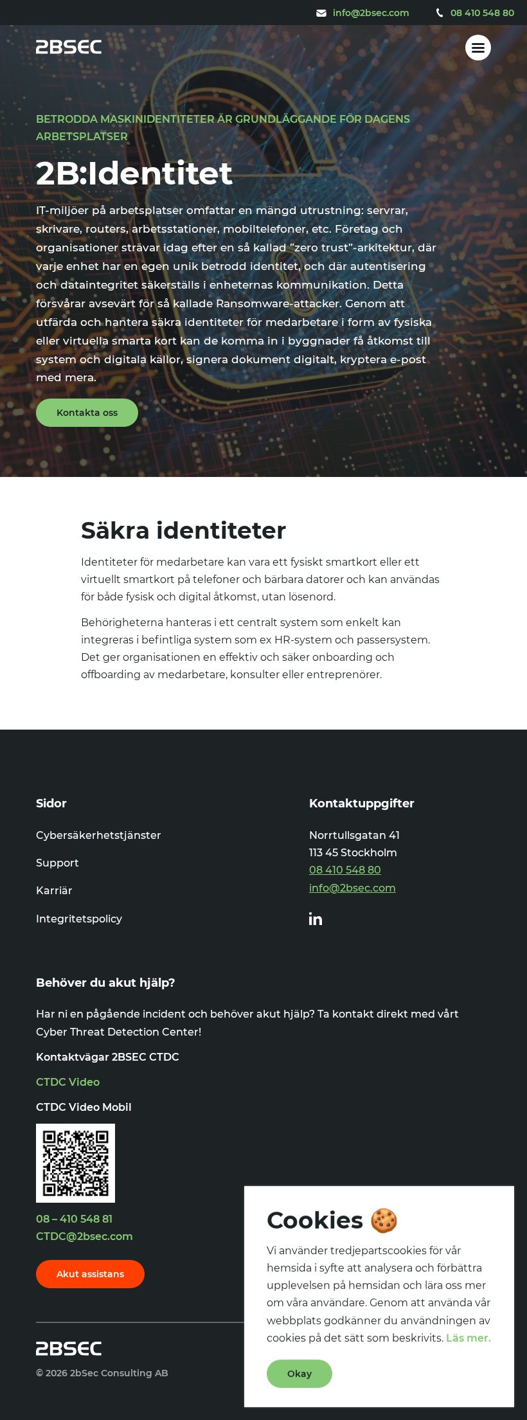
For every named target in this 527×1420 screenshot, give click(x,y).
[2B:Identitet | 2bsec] (69, 48)
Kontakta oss (87, 412)
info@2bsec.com (352, 888)
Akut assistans (90, 1274)
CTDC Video (68, 1082)
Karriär (54, 891)
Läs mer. (468, 1338)
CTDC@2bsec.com (84, 1236)
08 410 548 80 (345, 870)
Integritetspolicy (79, 919)
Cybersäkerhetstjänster (98, 835)
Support (57, 863)
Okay (299, 1374)
